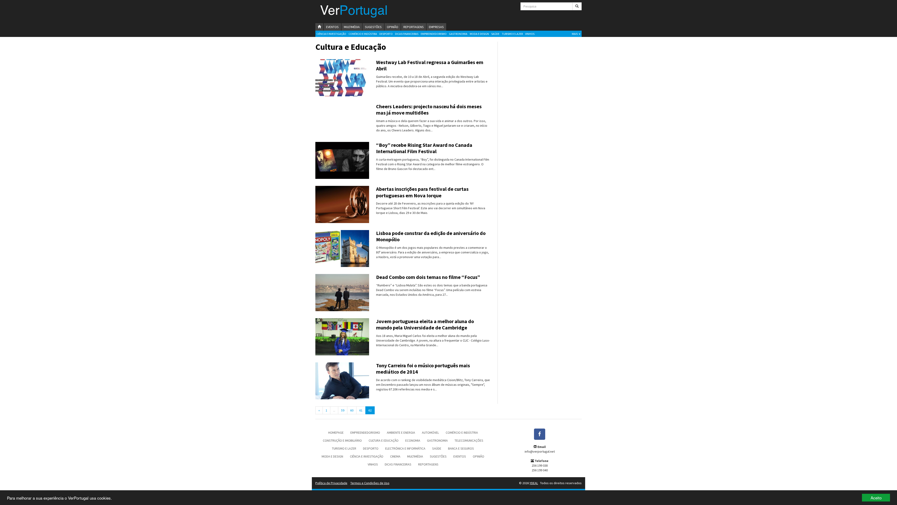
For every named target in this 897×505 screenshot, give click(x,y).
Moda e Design (479, 34)
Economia (412, 440)
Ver (354, 11)
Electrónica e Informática (405, 448)
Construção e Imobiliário (342, 440)
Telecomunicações (469, 440)
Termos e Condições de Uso (369, 483)
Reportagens (413, 27)
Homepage (336, 432)
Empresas (436, 27)
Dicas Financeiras (406, 34)
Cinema (395, 456)
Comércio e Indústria (363, 34)
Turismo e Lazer (512, 34)
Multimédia (352, 27)
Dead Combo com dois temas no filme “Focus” (428, 277)
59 (342, 410)
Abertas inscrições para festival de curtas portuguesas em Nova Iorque (422, 192)
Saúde (495, 34)
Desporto (386, 34)
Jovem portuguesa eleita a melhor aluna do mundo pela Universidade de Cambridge (425, 324)
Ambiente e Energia (401, 432)
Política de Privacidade (331, 483)
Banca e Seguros (461, 448)
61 (361, 410)
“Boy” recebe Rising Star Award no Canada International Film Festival (424, 148)
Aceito (876, 498)
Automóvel (430, 432)
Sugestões (373, 27)
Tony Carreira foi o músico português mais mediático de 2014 (423, 368)
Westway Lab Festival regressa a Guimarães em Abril (429, 65)
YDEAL (534, 483)
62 (370, 410)
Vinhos (529, 34)
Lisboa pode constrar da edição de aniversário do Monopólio (431, 236)
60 (351, 410)
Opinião (392, 27)
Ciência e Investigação (331, 34)
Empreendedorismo (434, 34)
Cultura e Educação (384, 440)
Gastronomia (458, 34)
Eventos (332, 27)
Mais (575, 34)
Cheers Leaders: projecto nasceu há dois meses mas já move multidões (429, 109)
